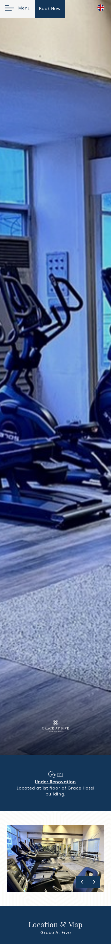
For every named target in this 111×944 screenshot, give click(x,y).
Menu (23, 8)
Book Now (50, 9)
